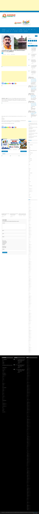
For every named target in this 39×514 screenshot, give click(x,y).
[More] (15, 83)
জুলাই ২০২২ (28, 429)
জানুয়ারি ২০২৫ (28, 386)
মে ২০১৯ (29, 326)
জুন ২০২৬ (29, 204)
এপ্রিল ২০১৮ (28, 502)
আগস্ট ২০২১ (30, 287)
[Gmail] (11, 83)
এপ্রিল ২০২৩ (28, 416)
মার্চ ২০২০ (28, 469)
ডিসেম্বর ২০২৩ (30, 247)
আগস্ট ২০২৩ (30, 253)
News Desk (8, 54)
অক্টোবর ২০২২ (30, 267)
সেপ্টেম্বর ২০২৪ (30, 234)
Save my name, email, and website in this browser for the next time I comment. (4, 243)
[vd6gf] (14, 91)
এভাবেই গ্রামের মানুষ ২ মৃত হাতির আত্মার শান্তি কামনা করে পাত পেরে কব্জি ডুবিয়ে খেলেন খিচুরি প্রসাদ (24, 151)
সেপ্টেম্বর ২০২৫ (30, 217)
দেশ (2, 380)
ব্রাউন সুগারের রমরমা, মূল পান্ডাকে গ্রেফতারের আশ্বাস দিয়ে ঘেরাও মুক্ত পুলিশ (14, 214)
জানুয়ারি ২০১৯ (28, 489)
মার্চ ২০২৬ (28, 366)
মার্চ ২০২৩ (29, 260)
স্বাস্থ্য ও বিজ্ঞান (20, 29)
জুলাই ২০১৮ (30, 340)
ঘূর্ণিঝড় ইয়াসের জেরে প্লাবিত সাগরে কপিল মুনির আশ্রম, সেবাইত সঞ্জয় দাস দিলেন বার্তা (22, 214)
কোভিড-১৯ (30, 161)
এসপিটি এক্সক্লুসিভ (3, 29)
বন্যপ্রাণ (29, 29)
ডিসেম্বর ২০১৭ (30, 350)
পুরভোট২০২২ (30, 168)
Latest (30, 45)
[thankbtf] (14, 143)
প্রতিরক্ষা (3, 384)
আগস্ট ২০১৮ (28, 496)
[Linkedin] (5, 83)
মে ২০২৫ (29, 223)
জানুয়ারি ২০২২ (30, 280)
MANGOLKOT (19, 149)
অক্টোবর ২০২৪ (30, 233)
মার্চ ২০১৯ (28, 486)
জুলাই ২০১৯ (30, 323)
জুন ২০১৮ (27, 499)
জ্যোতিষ (29, 164)
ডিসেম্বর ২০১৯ (30, 316)
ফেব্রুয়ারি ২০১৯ (30, 330)
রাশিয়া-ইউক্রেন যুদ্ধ (4, 400)
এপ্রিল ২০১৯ (30, 327)
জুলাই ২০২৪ (30, 237)
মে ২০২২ (29, 274)
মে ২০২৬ (27, 363)
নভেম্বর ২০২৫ (30, 214)
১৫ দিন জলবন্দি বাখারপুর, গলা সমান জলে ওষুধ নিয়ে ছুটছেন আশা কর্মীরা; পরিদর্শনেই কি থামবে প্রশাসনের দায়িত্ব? (33, 49)
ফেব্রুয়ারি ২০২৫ (30, 227)
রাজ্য (11, 29)
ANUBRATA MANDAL (9, 149)
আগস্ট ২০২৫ (28, 376)
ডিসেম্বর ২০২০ (28, 456)
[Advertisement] (19, 5)
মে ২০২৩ (29, 257)
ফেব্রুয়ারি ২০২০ (30, 313)
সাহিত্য (3, 410)
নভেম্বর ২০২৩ (28, 406)
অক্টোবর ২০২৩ (30, 250)
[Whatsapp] (6, 83)
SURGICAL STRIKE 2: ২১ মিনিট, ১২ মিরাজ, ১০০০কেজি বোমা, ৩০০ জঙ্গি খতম (33, 96)
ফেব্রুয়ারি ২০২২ (28, 436)
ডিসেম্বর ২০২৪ (30, 230)
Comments (35, 45)
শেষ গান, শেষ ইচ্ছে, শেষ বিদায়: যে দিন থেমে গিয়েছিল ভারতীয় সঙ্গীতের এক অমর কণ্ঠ (34, 66)
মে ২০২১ (27, 449)
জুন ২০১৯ (29, 324)
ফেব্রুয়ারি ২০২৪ (30, 244)
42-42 (5, 149)
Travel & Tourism (4, 367)
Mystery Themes (35, 512)
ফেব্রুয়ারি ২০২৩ (28, 419)
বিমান (2, 394)
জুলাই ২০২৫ (30, 220)
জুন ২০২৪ (28, 396)
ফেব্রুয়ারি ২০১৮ (30, 347)
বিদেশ (9, 29)
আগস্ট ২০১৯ (28, 479)
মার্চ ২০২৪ (29, 243)
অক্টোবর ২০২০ (28, 459)
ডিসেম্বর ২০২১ (28, 439)
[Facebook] (2, 83)
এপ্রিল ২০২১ (30, 293)
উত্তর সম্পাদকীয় (30, 158)
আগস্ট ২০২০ (30, 304)
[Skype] (14, 83)
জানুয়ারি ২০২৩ (30, 263)
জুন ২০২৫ (29, 221)
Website (3, 236)
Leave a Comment (13, 54)
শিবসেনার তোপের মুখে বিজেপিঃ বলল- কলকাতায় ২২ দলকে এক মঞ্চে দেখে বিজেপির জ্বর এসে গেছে (5, 151)
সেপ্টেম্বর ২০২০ (30, 303)
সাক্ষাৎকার (29, 194)
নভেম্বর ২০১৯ (30, 317)
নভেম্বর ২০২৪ (30, 231)
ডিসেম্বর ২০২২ (30, 264)
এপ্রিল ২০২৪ (30, 241)
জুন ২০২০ (29, 307)
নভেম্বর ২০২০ (30, 300)
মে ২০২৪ (29, 240)
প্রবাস (29, 171)
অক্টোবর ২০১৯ (28, 476)
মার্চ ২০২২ (29, 277)
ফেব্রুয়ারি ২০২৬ (30, 210)
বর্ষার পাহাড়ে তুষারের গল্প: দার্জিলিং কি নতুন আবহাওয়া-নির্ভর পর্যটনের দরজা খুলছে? (33, 61)
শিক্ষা (2, 407)
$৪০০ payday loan (31, 144)
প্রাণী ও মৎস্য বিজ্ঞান (4, 387)
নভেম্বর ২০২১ (30, 283)
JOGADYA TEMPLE (15, 149)
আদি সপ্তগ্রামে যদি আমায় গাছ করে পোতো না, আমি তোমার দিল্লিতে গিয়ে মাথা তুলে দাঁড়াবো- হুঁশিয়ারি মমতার (33, 80)
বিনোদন (24, 29)
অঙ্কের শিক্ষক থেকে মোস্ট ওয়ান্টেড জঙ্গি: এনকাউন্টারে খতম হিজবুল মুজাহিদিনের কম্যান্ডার (33, 88)
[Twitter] (3, 83)
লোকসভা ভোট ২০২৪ (30, 191)
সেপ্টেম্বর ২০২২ (28, 426)
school (3, 363)
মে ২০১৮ (29, 343)
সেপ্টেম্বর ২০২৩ (30, 251)
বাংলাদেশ (13, 29)
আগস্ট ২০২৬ (30, 201)
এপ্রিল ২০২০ (30, 310)
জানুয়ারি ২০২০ (30, 314)
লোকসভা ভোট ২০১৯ (30, 188)
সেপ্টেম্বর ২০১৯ (30, 320)
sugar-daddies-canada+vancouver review (33, 151)
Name (3, 230)
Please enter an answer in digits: (4, 247)
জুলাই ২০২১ (28, 446)
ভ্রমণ (26, 29)
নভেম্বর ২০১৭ (28, 509)
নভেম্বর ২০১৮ (30, 334)
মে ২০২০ (27, 466)
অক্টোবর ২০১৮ (30, 336)
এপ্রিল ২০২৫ (30, 224)
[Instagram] (9, 83)
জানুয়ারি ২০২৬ (30, 211)
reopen (29, 147)
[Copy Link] (8, 83)
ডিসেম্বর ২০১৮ (30, 333)
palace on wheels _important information (33, 113)
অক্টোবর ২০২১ (30, 284)
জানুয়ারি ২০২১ (30, 297)
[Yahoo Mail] (12, 83)
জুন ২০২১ (29, 290)
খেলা (17, 29)
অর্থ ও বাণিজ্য (30, 154)
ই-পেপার (34, 29)
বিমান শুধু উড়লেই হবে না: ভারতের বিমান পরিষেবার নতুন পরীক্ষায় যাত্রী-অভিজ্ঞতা (33, 72)
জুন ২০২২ (29, 273)
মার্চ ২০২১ (29, 294)
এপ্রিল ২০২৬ (30, 207)
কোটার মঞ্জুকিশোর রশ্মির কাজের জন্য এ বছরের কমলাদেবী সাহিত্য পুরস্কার (5, 214)
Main (29, 146)
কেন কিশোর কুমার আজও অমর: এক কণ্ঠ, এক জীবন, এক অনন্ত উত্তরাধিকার (34, 55)
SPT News (3, 216)
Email (3, 233)
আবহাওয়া (31, 29)
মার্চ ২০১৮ (29, 346)
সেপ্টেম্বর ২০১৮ (30, 337)
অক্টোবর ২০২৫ (28, 373)
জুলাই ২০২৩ (30, 254)
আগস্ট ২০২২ (30, 270)
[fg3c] (22, 22)
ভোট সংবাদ (30, 181)
